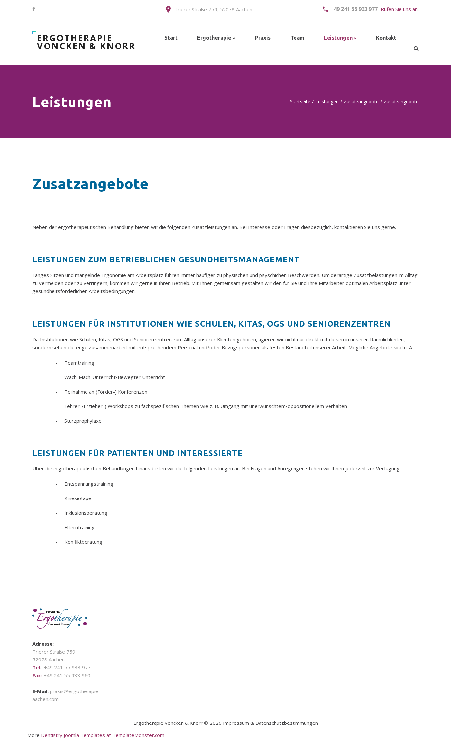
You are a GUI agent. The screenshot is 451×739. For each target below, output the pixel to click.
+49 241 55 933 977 (354, 9)
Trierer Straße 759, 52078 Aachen (213, 9)
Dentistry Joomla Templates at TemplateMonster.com (102, 735)
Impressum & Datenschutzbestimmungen (270, 723)
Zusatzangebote (361, 101)
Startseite (300, 101)
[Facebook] (33, 9)
